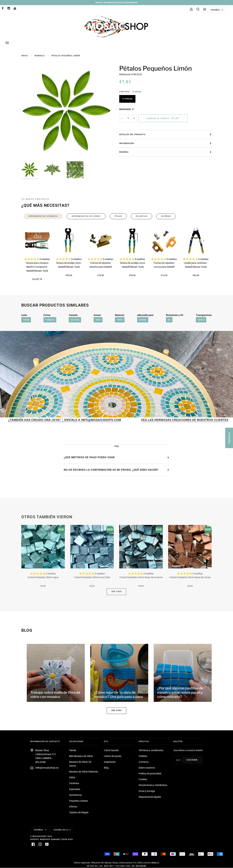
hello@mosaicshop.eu (47, 767)
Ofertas (73, 806)
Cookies (143, 779)
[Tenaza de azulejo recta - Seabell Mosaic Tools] (69, 241)
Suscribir (192, 760)
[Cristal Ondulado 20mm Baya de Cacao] (190, 546)
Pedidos (143, 756)
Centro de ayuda (112, 756)
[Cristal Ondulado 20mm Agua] (43, 546)
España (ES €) (61, 830)
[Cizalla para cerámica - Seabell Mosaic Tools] (196, 241)
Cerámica (74, 783)
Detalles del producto (132, 134)
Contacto (144, 762)
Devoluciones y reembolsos (153, 785)
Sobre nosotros (147, 767)
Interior (143, 319)
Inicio (24, 55)
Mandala (40, 55)
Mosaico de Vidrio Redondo (83, 771)
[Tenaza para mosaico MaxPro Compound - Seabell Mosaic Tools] (37, 241)
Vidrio (120, 319)
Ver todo (116, 591)
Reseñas (124, 152)
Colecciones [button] (76, 741)
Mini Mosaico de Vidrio (81, 756)
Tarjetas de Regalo (79, 812)
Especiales (74, 789)
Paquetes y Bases (78, 800)
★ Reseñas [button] (229, 438)
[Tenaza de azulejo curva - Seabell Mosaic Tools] (132, 241)
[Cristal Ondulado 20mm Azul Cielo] (92, 546)
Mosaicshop (40, 836)
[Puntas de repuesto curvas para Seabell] (164, 241)
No (169, 319)
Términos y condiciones (151, 750)
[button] (32, 259)
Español (216, 10)
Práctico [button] (144, 741)
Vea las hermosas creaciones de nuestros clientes (150, 420)
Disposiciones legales (150, 796)
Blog (106, 767)
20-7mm (74, 319)
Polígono (50, 319)
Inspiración (110, 762)
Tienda (72, 750)
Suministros (75, 795)
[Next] (203, 241)
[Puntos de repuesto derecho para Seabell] (101, 241)
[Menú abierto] (10, 43)
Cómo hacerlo (111, 750)
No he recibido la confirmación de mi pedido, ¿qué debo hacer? (111, 469)
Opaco (201, 319)
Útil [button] (106, 741)
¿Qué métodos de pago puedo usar (89, 457)
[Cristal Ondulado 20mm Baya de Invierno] (141, 546)
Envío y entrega (147, 791)
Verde (26, 319)
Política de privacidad (150, 773)
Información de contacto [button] (45, 741)
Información (126, 143)
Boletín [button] (177, 741)
